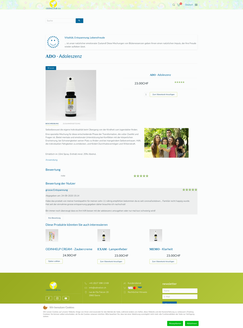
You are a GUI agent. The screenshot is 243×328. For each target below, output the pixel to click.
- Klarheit (161, 249)
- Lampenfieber (112, 249)
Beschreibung (52, 124)
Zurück (51, 68)
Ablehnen (192, 323)
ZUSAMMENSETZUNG (71, 124)
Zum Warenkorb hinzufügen (111, 261)
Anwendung (51, 159)
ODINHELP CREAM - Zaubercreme (69, 249)
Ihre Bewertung (54, 218)
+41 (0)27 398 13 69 (99, 283)
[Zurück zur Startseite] (53, 4)
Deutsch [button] (189, 4)
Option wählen (54, 261)
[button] (174, 5)
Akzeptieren (175, 323)
